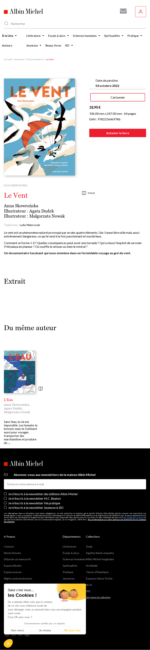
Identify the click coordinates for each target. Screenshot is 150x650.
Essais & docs (71, 553)
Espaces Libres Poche (99, 578)
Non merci (17, 630)
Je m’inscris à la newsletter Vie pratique (34, 503)
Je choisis (45, 630)
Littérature (69, 546)
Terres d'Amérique (97, 572)
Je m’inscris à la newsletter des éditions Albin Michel (43, 494)
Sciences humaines (74, 559)
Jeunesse (19, 59)
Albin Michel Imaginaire (100, 559)
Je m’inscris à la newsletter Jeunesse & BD (35, 507)
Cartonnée (118, 97)
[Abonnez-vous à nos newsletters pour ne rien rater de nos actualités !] (122, 11)
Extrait (91, 192)
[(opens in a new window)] (7, 634)
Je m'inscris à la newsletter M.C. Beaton (34, 498)
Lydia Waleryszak (30, 225)
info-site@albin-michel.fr (133, 517)
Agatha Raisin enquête (100, 553)
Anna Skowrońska (21, 205)
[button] (8, 643)
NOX (89, 584)
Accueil (8, 59)
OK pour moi (72, 630)
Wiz (88, 591)
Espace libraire (12, 565)
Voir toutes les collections (98, 597)
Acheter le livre (117, 133)
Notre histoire (12, 553)
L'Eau (8, 400)
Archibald (91, 565)
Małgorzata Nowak (47, 216)
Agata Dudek (41, 211)
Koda (89, 546)
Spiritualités (70, 565)
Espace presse (13, 572)
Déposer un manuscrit (17, 559)
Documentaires (35, 59)
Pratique (68, 572)
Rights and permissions (18, 578)
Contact (9, 546)
